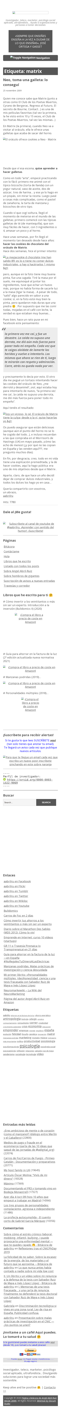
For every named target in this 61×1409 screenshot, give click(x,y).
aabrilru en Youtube (16, 906)
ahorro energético (43, 1015)
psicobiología (48, 1041)
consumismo (23, 1023)
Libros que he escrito (17, 561)
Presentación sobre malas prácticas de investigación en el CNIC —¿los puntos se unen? (29, 1321)
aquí (52, 1342)
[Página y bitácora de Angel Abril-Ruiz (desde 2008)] (30, 12)
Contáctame (11, 551)
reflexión (21, 1050)
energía (32, 1031)
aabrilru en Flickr (14, 886)
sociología (20, 1054)
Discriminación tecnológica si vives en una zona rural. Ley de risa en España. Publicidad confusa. (30, 1309)
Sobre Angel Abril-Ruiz (18, 571)
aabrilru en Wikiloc (16, 901)
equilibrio (40, 1031)
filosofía (25, 1034)
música (43, 1037)
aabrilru (8, 496)
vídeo (40, 1054)
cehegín (33, 1018)
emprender (10, 1030)
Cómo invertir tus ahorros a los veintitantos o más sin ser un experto (28, 922)
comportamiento (10, 1023)
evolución (7, 1034)
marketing (25, 1037)
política (20, 1041)
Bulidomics (11, 910)
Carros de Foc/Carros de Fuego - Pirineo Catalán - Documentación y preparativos (29, 1159)
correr (34, 1022)
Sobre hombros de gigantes (21, 576)
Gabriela (9, 1306)
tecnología (31, 1054)
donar (19, 1359)
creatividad (43, 1023)
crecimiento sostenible (12, 1027)
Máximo (9, 1183)
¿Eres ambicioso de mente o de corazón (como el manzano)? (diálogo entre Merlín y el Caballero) (30, 1134)
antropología (12, 1019)
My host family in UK (17, 1170)
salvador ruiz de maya (44, 1051)
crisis (25, 1026)
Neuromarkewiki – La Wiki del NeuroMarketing (23, 992)
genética (33, 1034)
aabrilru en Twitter (16, 896)
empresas (24, 1030)
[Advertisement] (30, 839)
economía (35, 1026)
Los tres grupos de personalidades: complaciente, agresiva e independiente (29, 1207)
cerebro (40, 1019)
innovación (42, 1034)
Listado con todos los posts (21, 566)
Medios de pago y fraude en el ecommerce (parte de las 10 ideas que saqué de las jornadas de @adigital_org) (29, 1146)
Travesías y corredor (17, 585)
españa (49, 1030)
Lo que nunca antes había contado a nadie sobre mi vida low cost (29, 1269)
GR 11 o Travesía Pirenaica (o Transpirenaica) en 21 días (22, 947)
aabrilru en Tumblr (16, 891)
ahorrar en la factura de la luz (22, 1015)
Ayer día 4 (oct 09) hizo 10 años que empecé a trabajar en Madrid (26, 1198)
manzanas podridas (10, 1038)
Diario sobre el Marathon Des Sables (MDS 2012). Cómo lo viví (27, 930)
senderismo (9, 1054)
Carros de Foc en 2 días (18, 915)
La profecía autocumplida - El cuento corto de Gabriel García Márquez (27, 1219)
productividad (32, 1041)
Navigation (43, 57)
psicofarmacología (11, 1046)
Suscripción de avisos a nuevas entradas (29, 581)
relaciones (29, 1051)
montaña (36, 1038)
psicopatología (9, 1051)
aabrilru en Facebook (17, 881)
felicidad (16, 1034)
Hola (6, 556)
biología (24, 1019)
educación (46, 1027)
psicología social (48, 1046)
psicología (30, 1046)
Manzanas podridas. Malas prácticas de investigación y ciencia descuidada (29, 968)
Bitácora (9, 546)
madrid (51, 1034)
